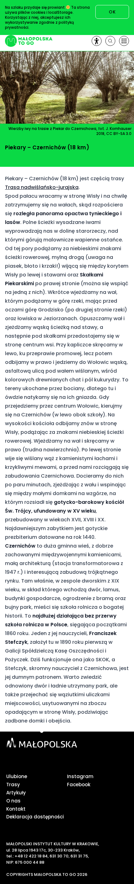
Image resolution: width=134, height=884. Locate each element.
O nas (13, 800)
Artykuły (16, 792)
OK (112, 12)
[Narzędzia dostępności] (97, 41)
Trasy (13, 784)
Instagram (80, 776)
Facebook (78, 784)
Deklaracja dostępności (35, 816)
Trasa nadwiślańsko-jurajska (42, 187)
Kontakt (16, 809)
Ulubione (16, 776)
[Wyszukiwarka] (110, 41)
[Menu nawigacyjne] (124, 41)
